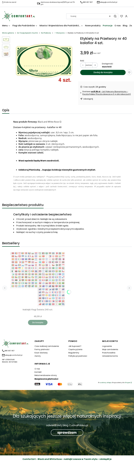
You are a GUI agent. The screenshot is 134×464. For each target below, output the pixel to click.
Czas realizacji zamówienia (47, 346)
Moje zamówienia (110, 349)
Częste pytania (75, 349)
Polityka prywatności (77, 356)
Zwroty (38, 356)
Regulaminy (73, 352)
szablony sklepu (105, 382)
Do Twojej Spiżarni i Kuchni (27, 33)
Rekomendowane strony (46, 375)
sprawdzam (67, 432)
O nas (37, 368)
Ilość (82, 60)
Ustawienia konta (110, 356)
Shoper (127, 382)
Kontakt (38, 372)
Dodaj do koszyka (103, 72)
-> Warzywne (59, 33)
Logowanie (107, 346)
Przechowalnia (108, 352)
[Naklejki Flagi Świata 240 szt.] (37, 279)
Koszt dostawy (41, 352)
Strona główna (8, 33)
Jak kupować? (74, 346)
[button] (115, 16)
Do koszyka (37, 322)
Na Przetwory (46, 33)
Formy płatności (42, 349)
